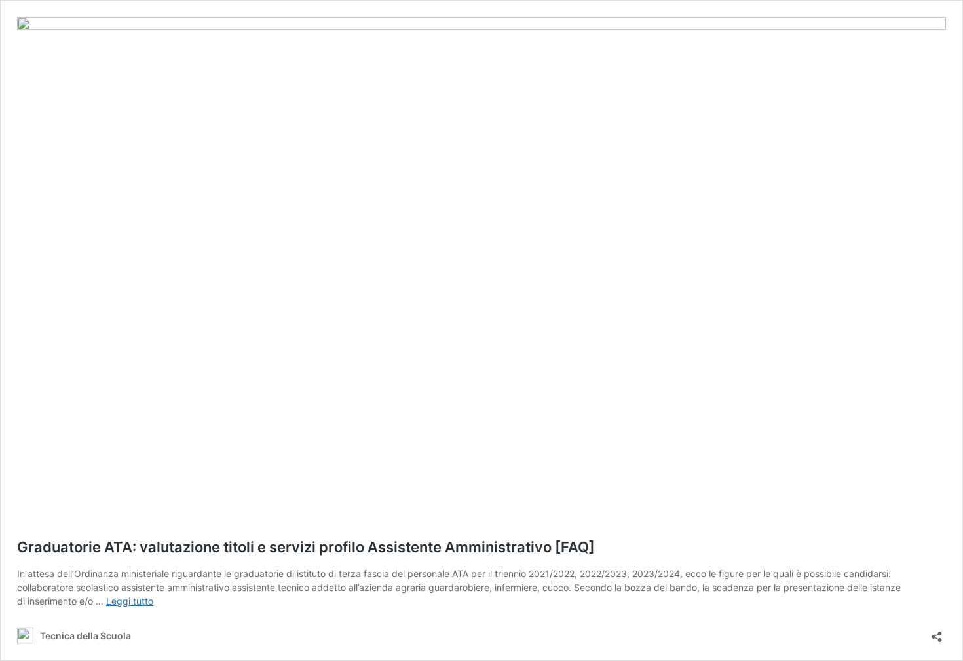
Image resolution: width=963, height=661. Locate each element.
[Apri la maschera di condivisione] (937, 632)
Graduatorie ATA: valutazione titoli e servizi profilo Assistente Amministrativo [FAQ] (306, 547)
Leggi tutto (129, 601)
